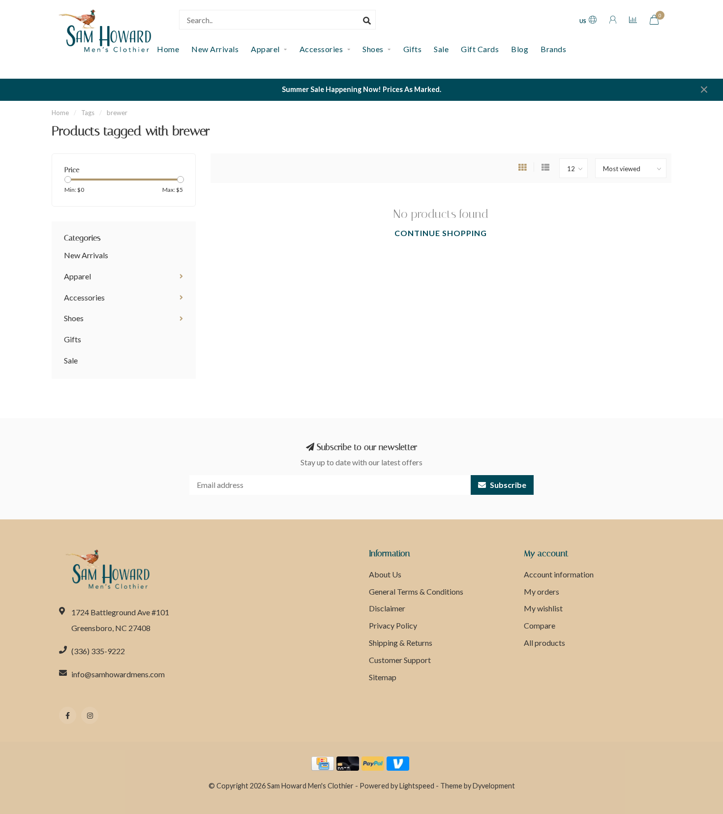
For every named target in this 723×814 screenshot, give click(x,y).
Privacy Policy (393, 625)
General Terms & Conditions (416, 591)
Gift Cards (480, 49)
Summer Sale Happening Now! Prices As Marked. (361, 89)
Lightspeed (416, 786)
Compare (539, 625)
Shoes (373, 49)
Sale (441, 49)
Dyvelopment (494, 786)
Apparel (265, 49)
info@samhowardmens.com (118, 674)
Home (60, 113)
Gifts (412, 49)
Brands (553, 49)
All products (544, 642)
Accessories (321, 49)
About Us (385, 574)
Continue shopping (440, 233)
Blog (519, 49)
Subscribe (507, 484)
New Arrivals (215, 49)
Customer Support (400, 659)
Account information (559, 574)
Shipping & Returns (400, 642)
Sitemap (382, 677)
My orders (541, 591)
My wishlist (543, 608)
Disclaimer (387, 608)
